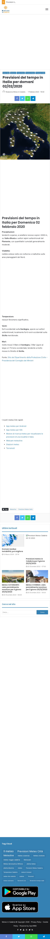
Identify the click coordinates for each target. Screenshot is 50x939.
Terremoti (10, 448)
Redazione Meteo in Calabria (15, 92)
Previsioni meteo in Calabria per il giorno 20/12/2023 (26, 2)
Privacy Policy (36, 922)
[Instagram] (26, 929)
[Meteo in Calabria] (5, 9)
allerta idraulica (9, 868)
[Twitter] (22, 98)
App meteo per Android (16, 426)
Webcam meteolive (14, 440)
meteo (20, 868)
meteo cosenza (23, 856)
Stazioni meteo (12, 444)
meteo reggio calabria (12, 860)
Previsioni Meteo (30, 73)
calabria (21, 876)
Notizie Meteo (20, 73)
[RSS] (32, 929)
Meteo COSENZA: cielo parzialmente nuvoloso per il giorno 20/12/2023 (36, 587)
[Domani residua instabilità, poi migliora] (13, 540)
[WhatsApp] (27, 98)
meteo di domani (26, 872)
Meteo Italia (6, 73)
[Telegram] (33, 98)
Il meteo (9, 851)
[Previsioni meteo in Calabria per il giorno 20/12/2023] (37, 545)
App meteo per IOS (14, 430)
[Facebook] (17, 98)
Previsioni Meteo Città (30, 851)
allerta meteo (31, 864)
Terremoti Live (21, 880)
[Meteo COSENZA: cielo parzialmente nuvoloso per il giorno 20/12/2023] (37, 576)
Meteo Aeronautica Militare (13, 864)
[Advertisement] (25, 42)
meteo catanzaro (9, 880)
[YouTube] (23, 929)
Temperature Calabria (10, 872)
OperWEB (32, 926)
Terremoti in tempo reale (37, 880)
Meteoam (27, 860)
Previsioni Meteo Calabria (34, 868)
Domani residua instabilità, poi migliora (12, 550)
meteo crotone (39, 856)
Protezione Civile (40, 73)
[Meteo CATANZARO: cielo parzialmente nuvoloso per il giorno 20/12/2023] (13, 576)
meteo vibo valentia (10, 876)
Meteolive (13, 73)
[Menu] (47, 9)
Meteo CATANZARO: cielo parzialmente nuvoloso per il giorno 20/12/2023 (11, 588)
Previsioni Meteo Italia (25, 509)
